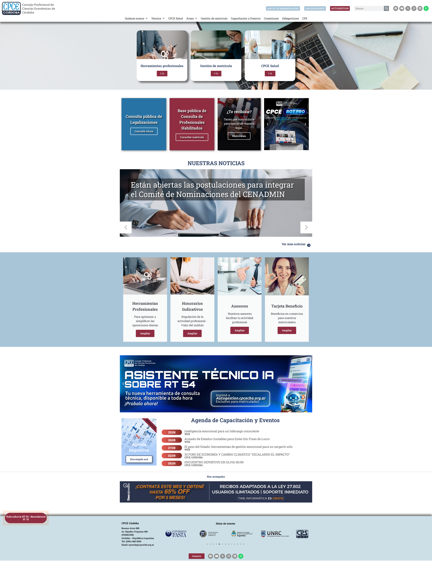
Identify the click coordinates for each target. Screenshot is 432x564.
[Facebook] (395, 8)
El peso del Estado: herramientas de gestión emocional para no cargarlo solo (238, 447)
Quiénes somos (134, 18)
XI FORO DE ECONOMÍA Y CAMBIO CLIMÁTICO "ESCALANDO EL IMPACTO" (237, 454)
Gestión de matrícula (214, 18)
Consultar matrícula (192, 137)
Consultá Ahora (144, 131)
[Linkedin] (420, 8)
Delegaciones (290, 18)
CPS (304, 18)
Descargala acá (139, 459)
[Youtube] (401, 8)
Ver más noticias (293, 244)
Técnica (156, 18)
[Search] (386, 8)
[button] (267, 124)
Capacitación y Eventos (246, 18)
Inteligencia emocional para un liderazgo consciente (221, 431)
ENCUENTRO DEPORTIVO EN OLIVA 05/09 (214, 462)
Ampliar (145, 333)
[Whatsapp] (426, 8)
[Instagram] (413, 8)
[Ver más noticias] (308, 245)
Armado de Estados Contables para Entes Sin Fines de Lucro (227, 439)
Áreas (190, 18)
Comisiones (271, 18)
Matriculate (239, 136)
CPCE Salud (175, 18)
